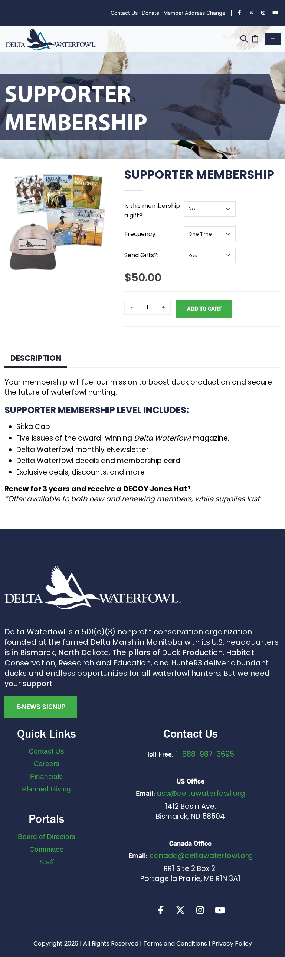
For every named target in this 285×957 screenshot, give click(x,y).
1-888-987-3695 (205, 754)
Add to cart (204, 309)
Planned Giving (46, 789)
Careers (46, 764)
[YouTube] (275, 13)
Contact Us (124, 13)
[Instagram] (263, 13)
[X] (180, 910)
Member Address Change (194, 13)
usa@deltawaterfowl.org (201, 793)
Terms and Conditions (175, 943)
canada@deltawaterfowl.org (201, 856)
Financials (46, 776)
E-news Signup (40, 706)
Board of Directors (46, 837)
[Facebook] (239, 13)
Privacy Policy (232, 943)
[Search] (244, 38)
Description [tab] (35, 358)
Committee (46, 849)
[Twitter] (251, 13)
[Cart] (255, 38)
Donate (150, 13)
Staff (46, 862)
